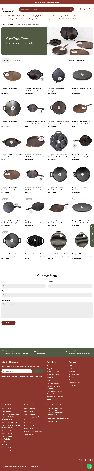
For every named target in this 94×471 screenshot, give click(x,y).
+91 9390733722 (53, 421)
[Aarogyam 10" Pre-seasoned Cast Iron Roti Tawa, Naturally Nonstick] (82, 108)
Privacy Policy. (39, 376)
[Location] (80, 9)
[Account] (85, 9)
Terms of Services (26, 376)
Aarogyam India (11, 466)
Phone (3, 291)
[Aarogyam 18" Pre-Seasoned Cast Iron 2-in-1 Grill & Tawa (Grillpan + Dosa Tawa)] (82, 240)
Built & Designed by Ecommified (27, 466)
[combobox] (46, 9)
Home (3, 24)
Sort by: (71, 60)
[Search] (71, 9)
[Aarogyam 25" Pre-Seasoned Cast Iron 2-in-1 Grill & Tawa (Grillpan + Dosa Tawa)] (58, 240)
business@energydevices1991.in (58, 418)
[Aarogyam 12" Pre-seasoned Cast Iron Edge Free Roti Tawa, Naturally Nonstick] (82, 207)
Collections (11, 24)
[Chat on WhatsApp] (89, 466)
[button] (92, 235)
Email (50, 282)
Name (3, 282)
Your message (6, 300)
